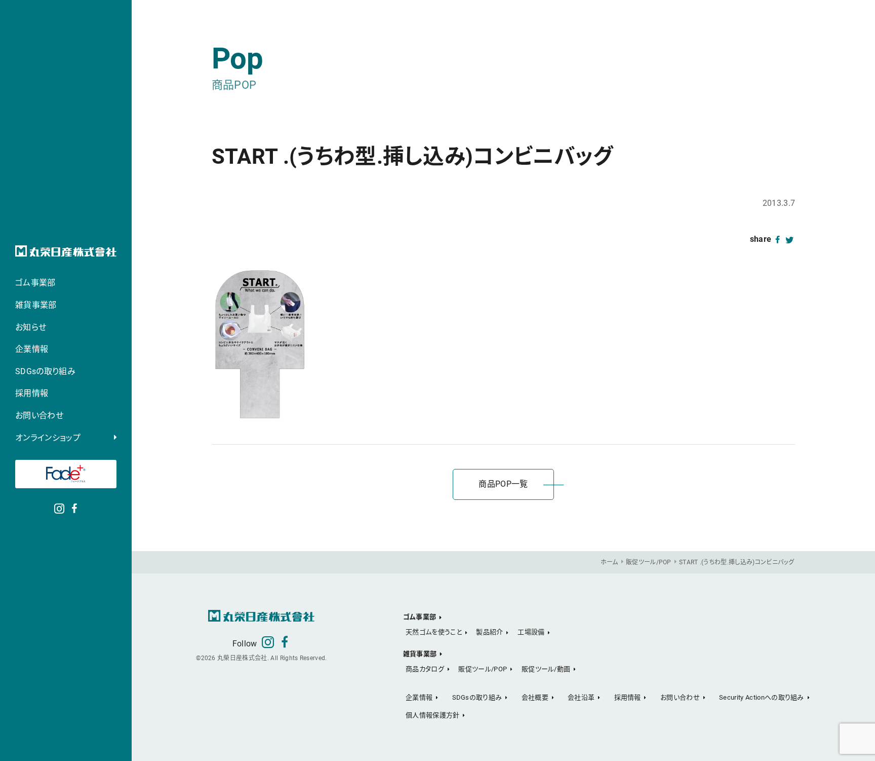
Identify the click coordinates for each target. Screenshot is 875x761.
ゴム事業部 (35, 282)
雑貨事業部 (36, 305)
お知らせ (30, 327)
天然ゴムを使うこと (434, 632)
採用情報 (31, 393)
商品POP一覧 (503, 484)
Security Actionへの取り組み (761, 697)
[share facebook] (778, 239)
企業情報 (31, 349)
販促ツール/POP (482, 669)
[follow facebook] (74, 507)
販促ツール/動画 (546, 669)
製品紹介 (489, 632)
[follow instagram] (59, 507)
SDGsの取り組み (45, 371)
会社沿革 (581, 697)
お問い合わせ (39, 415)
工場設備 (531, 632)
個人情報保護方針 (433, 715)
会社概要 (535, 697)
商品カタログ (425, 669)
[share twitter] (790, 239)
